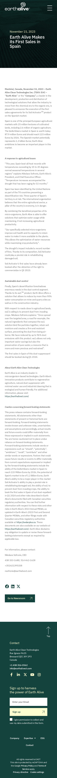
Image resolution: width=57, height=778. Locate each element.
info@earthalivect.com (21, 668)
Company (14, 738)
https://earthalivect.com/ (17, 396)
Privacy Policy (27, 765)
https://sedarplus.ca (26, 522)
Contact (29, 745)
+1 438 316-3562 (19, 665)
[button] (7, 586)
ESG (43, 738)
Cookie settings (37, 772)
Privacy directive (20, 772)
